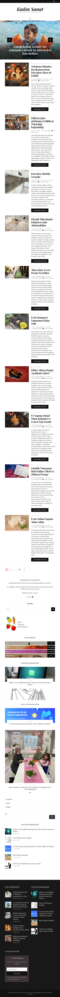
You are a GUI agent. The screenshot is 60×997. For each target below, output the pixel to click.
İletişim (8, 807)
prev (9, 40)
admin (38, 130)
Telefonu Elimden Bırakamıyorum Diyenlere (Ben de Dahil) (41, 71)
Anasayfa (9, 799)
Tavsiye (39, 171)
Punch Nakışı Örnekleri (20, 855)
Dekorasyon (30, 44)
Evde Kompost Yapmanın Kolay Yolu (40, 320)
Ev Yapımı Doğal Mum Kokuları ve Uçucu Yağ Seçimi (41, 418)
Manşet (33, 63)
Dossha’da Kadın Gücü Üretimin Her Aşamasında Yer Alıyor (20, 894)
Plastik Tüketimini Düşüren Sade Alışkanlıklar (41, 222)
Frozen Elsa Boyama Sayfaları (30, 704)
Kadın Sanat (30, 9)
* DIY (32, 412)
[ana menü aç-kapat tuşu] (30, 19)
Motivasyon (41, 63)
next (50, 40)
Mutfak (33, 171)
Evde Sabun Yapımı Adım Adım (42, 520)
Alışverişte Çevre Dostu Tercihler (41, 271)
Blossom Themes (43, 992)
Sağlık (33, 115)
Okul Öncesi (30, 702)
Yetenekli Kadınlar (30, 785)
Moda (39, 367)
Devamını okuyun (40, 109)
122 (20, 570)
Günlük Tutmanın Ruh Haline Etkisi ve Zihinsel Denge (42, 471)
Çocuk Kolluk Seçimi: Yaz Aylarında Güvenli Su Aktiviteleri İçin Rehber (21, 905)
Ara (6, 814)
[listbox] (30, 39)
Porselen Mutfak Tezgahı (40, 175)
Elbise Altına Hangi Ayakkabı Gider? (42, 371)
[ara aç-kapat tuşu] (54, 1)
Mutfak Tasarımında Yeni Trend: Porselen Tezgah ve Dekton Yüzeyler (30, 50)
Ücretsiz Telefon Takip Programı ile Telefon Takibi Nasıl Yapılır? (30, 724)
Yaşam (48, 63)
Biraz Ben (39, 79)
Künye (8, 803)
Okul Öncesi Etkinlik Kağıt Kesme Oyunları (27, 864)
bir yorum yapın (44, 81)
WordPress (30, 994)
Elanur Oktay (40, 229)
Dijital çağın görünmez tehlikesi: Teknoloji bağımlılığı (42, 122)
